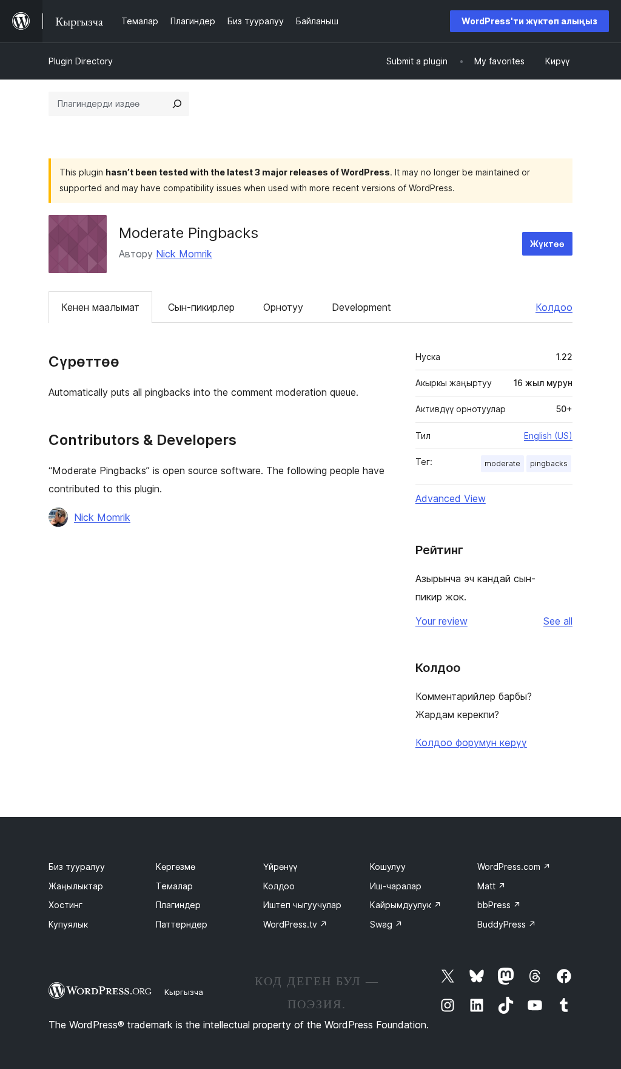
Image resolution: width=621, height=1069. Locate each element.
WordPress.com (514, 866)
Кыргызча (183, 992)
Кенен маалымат (100, 307)
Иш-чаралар (395, 886)
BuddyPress (506, 924)
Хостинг (65, 905)
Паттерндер (181, 924)
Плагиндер (178, 905)
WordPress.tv (295, 924)
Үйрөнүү (280, 866)
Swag (386, 924)
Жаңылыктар (76, 886)
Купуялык (68, 924)
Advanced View (450, 498)
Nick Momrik (184, 254)
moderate (502, 463)
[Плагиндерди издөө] (177, 104)
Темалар (174, 886)
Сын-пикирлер (201, 307)
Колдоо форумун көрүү (471, 742)
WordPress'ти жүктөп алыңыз (529, 21)
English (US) (548, 435)
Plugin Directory (81, 61)
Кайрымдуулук (405, 905)
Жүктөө (547, 244)
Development (361, 307)
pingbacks (549, 463)
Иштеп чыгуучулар (302, 905)
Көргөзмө (175, 866)
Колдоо (553, 307)
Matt (491, 886)
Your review (441, 621)
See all (557, 621)
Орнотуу (283, 307)
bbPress (499, 905)
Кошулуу (388, 866)
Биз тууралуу (77, 866)
